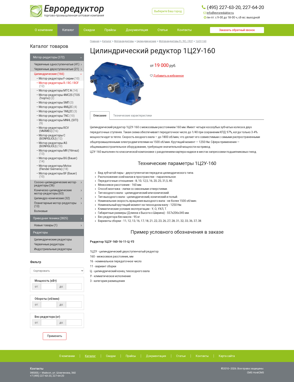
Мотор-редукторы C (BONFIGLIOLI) (52, 137)
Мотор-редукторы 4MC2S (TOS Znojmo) (59, 96)
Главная (94, 41)
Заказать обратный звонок (237, 30)
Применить (54, 336)
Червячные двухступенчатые (56, 69)
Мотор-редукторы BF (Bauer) (58, 175)
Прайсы (131, 356)
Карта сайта (227, 356)
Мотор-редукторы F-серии (59, 78)
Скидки (111, 356)
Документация (156, 356)
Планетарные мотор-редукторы (55, 204)
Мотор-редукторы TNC (57, 115)
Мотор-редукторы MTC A (58, 90)
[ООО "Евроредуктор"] (67, 10)
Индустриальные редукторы (53, 249)
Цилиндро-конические (52, 198)
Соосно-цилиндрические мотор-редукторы (55, 184)
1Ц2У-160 (201, 41)
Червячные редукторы (49, 244)
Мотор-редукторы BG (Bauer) (58, 160)
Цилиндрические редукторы (53, 239)
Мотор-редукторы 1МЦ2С (58, 111)
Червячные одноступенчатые (56, 64)
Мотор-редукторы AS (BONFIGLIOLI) (53, 144)
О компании (67, 356)
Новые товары (45, 225)
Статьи (181, 356)
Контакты (202, 356)
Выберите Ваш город (168, 11)
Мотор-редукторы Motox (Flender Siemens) (55, 167)
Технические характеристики (132, 115)
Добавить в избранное (168, 75)
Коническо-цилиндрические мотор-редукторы (53, 192)
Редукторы (40, 232)
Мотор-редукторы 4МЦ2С (58, 107)
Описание (99, 115)
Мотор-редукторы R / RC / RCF (59, 84)
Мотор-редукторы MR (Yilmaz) (59, 152)
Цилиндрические (49, 73)
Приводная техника (50, 218)
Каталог (106, 41)
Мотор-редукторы (49, 57)
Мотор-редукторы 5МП (56, 102)
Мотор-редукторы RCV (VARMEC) (54, 129)
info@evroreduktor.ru (220, 12)
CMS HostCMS (255, 372)
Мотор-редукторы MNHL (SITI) (58, 122)
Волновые (41, 211)
